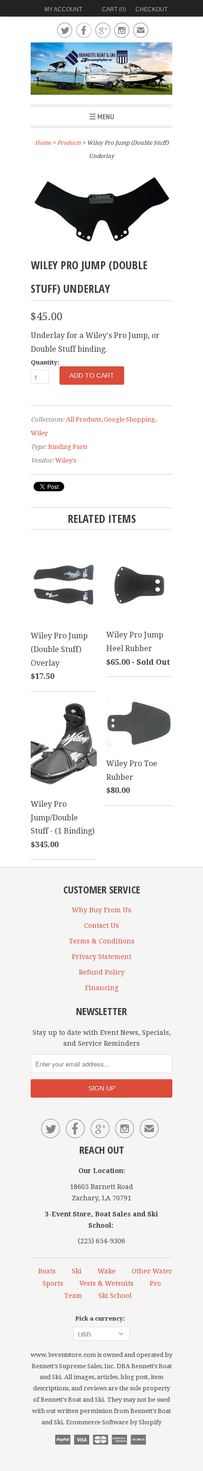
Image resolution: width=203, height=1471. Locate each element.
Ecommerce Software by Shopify (113, 1422)
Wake (107, 1271)
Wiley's (65, 460)
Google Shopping (129, 419)
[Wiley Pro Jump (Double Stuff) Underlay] (101, 245)
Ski (77, 1271)
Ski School (115, 1295)
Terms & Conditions (102, 941)
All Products (83, 419)
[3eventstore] (101, 70)
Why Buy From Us (101, 910)
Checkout (151, 9)
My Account (63, 9)
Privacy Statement (101, 956)
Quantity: (45, 362)
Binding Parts (67, 446)
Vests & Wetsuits (106, 1283)
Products (69, 143)
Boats (47, 1271)
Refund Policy (102, 972)
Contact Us (101, 925)
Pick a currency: (101, 1318)
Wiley (39, 433)
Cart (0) (114, 9)
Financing (101, 988)
